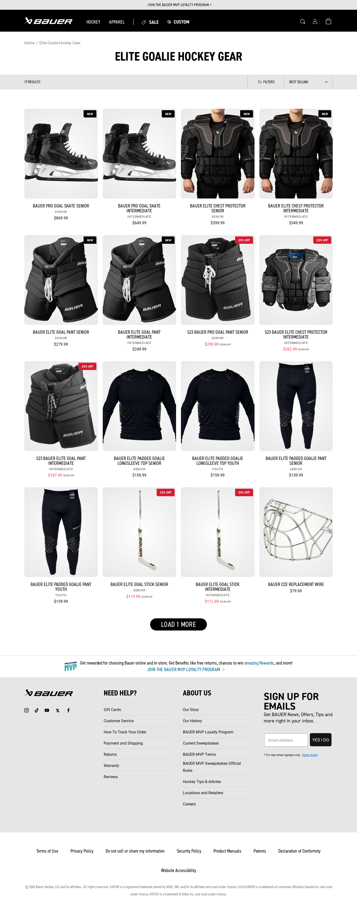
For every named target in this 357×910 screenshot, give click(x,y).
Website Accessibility (178, 870)
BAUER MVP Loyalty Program (208, 731)
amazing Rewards (259, 663)
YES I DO (320, 740)
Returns (110, 754)
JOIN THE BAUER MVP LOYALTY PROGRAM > (179, 4)
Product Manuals (227, 851)
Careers (189, 803)
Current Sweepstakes (201, 743)
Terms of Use (47, 851)
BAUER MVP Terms (199, 754)
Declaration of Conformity (299, 851)
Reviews (111, 776)
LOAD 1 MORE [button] (178, 624)
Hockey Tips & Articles (202, 781)
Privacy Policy (82, 851)
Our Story (191, 709)
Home (29, 42)
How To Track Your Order (125, 731)
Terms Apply (310, 755)
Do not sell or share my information (135, 851)
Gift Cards (112, 709)
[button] (93, 22)
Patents (260, 851)
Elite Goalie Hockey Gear (59, 42)
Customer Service (119, 720)
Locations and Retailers (203, 792)
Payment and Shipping (123, 743)
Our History (192, 720)
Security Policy (189, 851)
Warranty (111, 765)
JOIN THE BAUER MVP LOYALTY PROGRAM (184, 669)
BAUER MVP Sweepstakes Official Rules (212, 767)
